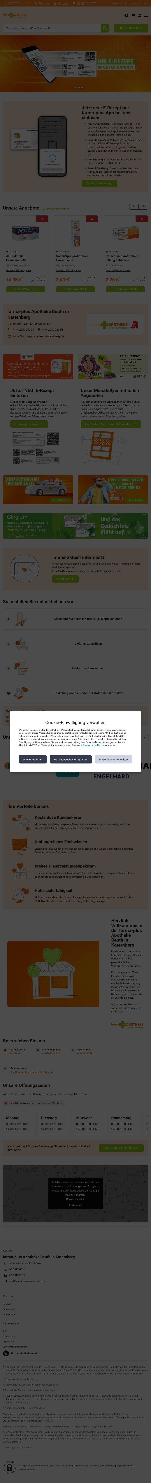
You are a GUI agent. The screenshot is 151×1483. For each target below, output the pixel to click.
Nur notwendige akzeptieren (70, 759)
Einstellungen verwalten (113, 759)
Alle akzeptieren (32, 759)
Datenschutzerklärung (94, 745)
